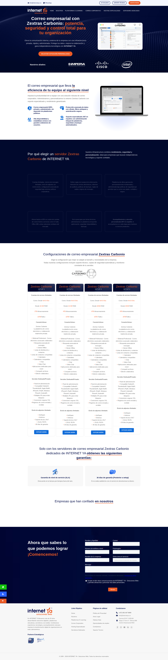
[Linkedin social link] (128, 627)
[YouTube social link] (124, 627)
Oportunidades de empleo (101, 623)
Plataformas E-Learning (78, 620)
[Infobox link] (34, 3)
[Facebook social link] (117, 627)
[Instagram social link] (120, 627)
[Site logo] (37, 10)
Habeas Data (97, 620)
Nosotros (74, 616)
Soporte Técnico (119, 3)
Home (73, 613)
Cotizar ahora (41, 432)
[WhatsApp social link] (131, 627)
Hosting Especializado (78, 626)
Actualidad (105, 3)
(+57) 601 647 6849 (125, 612)
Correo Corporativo (77, 623)
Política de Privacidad (99, 613)
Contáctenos (97, 626)
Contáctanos (134, 3)
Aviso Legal (96, 616)
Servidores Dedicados (78, 630)
